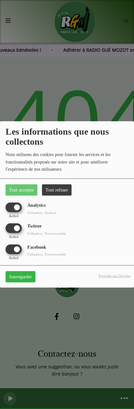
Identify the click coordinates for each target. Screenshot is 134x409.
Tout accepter (21, 190)
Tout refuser (57, 190)
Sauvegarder (20, 276)
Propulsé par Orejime (114, 275)
